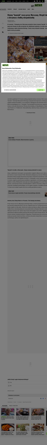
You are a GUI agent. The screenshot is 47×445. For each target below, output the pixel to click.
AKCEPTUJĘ (40, 90)
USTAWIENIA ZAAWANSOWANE (10, 89)
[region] (23, 77)
